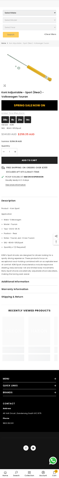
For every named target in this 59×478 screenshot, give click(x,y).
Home (3, 43)
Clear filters (50, 34)
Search (10, 34)
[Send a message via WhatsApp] (53, 460)
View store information (15, 185)
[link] (13, 351)
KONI (12, 125)
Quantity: (5, 146)
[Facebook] (25, 448)
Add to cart (29, 160)
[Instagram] (33, 448)
